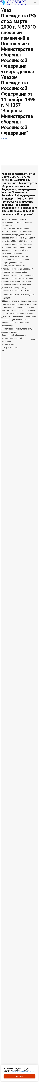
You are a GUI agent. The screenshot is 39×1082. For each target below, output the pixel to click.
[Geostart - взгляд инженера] (13, 2)
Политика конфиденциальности (22, 1072)
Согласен (19, 1076)
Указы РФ (4, 139)
